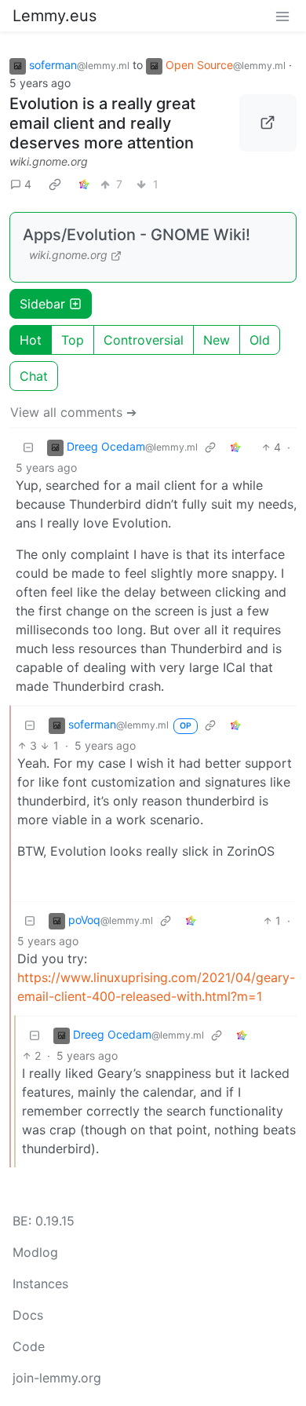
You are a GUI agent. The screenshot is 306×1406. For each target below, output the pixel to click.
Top (72, 340)
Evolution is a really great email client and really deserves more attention (102, 123)
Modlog (35, 1252)
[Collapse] (28, 447)
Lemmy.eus (55, 15)
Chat (34, 376)
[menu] (282, 15)
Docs (28, 1315)
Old (260, 340)
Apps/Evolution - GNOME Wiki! (136, 234)
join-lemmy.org (57, 1378)
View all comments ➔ (73, 412)
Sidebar (42, 304)
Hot (31, 340)
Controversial (144, 340)
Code (29, 1346)
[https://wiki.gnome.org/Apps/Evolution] (268, 123)
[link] (54, 184)
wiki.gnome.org (48, 161)
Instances (40, 1283)
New (216, 340)
